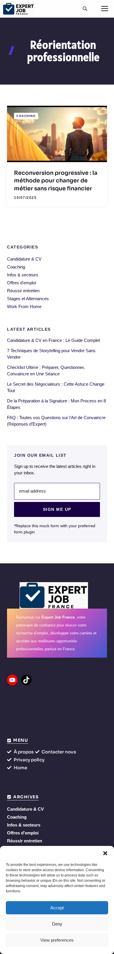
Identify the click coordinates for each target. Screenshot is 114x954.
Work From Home (24, 306)
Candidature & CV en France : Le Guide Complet (53, 340)
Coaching (26, 115)
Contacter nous (59, 752)
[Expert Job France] (18, 9)
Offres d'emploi (21, 282)
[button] (105, 853)
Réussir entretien (23, 290)
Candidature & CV (24, 258)
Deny (57, 923)
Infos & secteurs (22, 274)
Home (20, 767)
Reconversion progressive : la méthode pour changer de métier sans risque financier (55, 180)
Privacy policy (29, 759)
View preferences (57, 940)
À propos (24, 752)
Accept (57, 907)
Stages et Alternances (28, 298)
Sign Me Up (57, 509)
